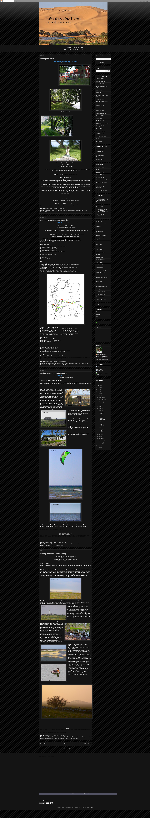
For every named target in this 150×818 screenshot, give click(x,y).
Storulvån (98, 289)
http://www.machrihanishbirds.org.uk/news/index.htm (52, 355)
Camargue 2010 (100, 115)
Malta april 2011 (100, 110)
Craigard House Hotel (69, 363)
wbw (77, 738)
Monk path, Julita (47, 59)
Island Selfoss (99, 257)
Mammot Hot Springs (101, 270)
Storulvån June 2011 (101, 136)
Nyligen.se (98, 317)
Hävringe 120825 (100, 126)
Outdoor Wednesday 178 (70, 556)
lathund (82, 363)
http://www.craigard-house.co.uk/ (69, 267)
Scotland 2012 (99, 108)
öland (61, 543)
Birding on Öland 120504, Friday (53, 554)
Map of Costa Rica (100, 272)
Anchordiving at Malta (101, 224)
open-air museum (73, 174)
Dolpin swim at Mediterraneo (99, 232)
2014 (99, 391)
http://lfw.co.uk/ (43, 257)
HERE (71, 533)
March (100, 438)
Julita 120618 (99, 128)
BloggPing (98, 314)
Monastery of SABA (55, 210)
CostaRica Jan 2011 (101, 113)
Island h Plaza (99, 249)
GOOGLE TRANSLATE (101, 235)
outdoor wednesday (78, 210)
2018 (99, 383)
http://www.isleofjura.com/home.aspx (48, 250)
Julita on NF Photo (65, 198)
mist (77, 736)
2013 (99, 393)
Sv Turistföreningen (100, 291)
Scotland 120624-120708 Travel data (54, 220)
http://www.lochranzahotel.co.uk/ (68, 266)
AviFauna (105, 198)
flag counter (99, 369)
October (101, 402)
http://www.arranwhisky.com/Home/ (48, 247)
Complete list (99, 141)
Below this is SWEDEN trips (102, 123)
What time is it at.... (100, 296)
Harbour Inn (77, 363)
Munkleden (62, 210)
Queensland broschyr (101, 149)
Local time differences (101, 264)
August (101, 406)
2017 (99, 385)
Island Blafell (99, 247)
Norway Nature (99, 284)
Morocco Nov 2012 (100, 105)
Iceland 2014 (99, 92)
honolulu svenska (100, 99)
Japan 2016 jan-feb (100, 81)
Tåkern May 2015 (100, 83)
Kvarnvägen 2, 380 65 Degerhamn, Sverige (54, 545)
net (59, 543)
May (100, 434)
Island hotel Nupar (100, 252)
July (100, 408)
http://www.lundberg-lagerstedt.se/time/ (49, 347)
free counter (99, 371)
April (100, 436)
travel (74, 738)
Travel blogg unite (100, 294)
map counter (99, 374)
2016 (99, 387)
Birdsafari (98, 229)
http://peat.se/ (43, 256)
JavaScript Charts (87, 793)
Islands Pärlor (99, 262)
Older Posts (87, 743)
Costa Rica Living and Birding (102, 210)
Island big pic (99, 244)
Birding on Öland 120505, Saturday (54, 373)
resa (64, 738)
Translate (101, 62)
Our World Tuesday (59, 200)
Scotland (51, 364)
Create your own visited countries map (72, 793)
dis (55, 736)
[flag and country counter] (103, 368)
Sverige (85, 210)
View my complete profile (102, 359)
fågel (55, 543)
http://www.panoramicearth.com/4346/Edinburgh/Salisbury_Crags (55, 350)
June (100, 410)
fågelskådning (60, 736)
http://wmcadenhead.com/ (46, 258)
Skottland (56, 364)
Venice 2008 (99, 118)
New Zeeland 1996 (100, 120)
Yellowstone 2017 (100, 78)
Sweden (42, 211)
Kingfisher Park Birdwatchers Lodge (101, 152)
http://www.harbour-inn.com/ (66, 268)
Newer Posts (44, 743)
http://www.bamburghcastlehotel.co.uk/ (70, 264)
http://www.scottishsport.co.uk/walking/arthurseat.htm (52, 351)
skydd (78, 543)
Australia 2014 (99, 90)
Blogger (91, 807)
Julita (45, 210)
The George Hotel (67, 364)
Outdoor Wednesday (72, 200)
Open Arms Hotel (100, 172)
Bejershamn (46, 543)
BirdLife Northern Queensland (100, 156)
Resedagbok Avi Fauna (101, 286)
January (101, 442)
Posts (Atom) (69, 748)
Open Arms (45, 364)
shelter (74, 543)
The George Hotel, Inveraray (100, 187)
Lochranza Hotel (100, 177)
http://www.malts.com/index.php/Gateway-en (57, 246)
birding (51, 543)
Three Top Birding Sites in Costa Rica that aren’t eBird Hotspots (103, 213)
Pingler (97, 311)
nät (57, 543)
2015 (99, 389)
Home (66, 743)
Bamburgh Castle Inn (49, 363)
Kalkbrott (73, 736)
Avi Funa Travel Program (102, 167)
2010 (99, 447)
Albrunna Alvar (43, 638)
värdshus (47, 211)
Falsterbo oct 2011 (100, 133)
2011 (99, 445)
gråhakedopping (67, 736)
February (101, 440)
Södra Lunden (69, 738)
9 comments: (62, 208)
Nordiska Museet (68, 196)
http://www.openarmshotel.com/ (66, 263)
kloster (48, 210)
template (60, 364)
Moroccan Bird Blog (101, 275)
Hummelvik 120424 (100, 131)
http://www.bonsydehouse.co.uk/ (68, 271)
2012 (99, 395)
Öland (97, 138)
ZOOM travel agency (101, 299)
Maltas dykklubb (100, 267)
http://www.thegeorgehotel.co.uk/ (66, 270)
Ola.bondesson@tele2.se (49, 241)
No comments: (62, 361)
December (101, 397)
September (102, 404)
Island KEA (98, 254)
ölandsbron (66, 543)
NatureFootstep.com (75, 47)
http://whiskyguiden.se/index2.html (48, 254)
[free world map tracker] (102, 373)
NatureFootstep (101, 354)
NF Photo (98, 169)
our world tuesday (70, 210)
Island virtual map (100, 259)
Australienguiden (100, 159)
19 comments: (62, 735)
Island (97, 241)
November (101, 399)
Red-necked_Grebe (58, 738)
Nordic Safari (99, 281)
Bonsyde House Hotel (59, 363)
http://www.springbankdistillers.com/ (48, 248)
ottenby (70, 543)
